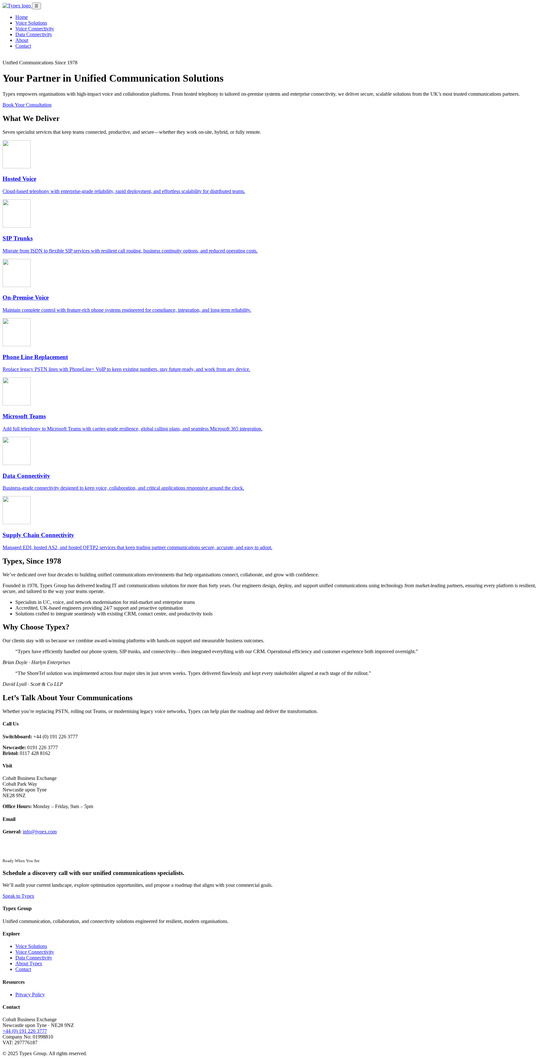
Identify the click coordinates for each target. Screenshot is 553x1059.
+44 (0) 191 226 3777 (25, 1031)
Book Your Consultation (27, 105)
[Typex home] (17, 5)
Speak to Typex (18, 896)
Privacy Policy (30, 994)
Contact (23, 46)
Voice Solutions (31, 23)
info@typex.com (40, 831)
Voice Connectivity (34, 28)
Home (21, 17)
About (21, 40)
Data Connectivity (33, 34)
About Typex (28, 963)
